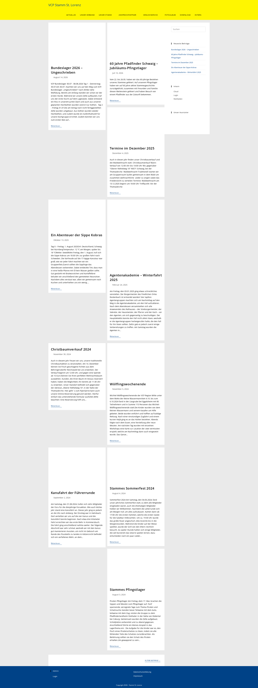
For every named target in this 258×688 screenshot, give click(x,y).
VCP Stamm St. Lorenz (64, 5)
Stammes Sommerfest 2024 (132, 488)
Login (176, 95)
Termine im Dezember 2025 (132, 148)
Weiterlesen (56, 126)
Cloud (176, 91)
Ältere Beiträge (152, 661)
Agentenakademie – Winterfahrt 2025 (186, 72)
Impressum (138, 676)
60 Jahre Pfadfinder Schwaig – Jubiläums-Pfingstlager (134, 65)
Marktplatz (178, 99)
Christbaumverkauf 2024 (71, 349)
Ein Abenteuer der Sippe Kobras (76, 235)
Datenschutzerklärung (142, 672)
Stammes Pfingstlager (127, 589)
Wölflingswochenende (128, 384)
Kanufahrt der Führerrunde (73, 492)
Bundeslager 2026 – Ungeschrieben (67, 70)
